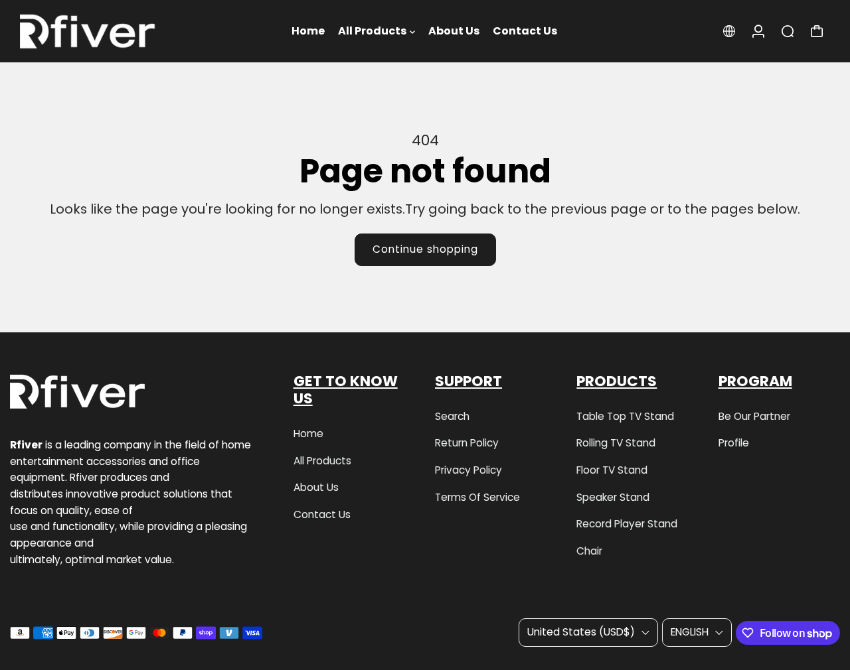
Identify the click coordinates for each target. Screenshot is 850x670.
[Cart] (817, 31)
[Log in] (758, 31)
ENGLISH (690, 632)
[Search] (787, 31)
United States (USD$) (581, 632)
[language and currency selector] (729, 31)
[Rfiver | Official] (103, 31)
